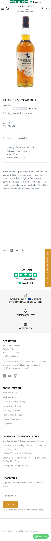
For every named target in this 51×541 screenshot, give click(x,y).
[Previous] (3, 93)
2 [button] (28, 93)
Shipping (7, 113)
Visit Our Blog (9, 396)
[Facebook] (4, 375)
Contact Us (7, 423)
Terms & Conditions (12, 405)
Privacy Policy (37, 509)
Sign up (10, 504)
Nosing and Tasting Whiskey (16, 465)
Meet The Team (10, 392)
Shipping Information (12, 410)
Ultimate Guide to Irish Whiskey (17, 453)
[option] (25, 51)
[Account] (42, 9)
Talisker (9, 122)
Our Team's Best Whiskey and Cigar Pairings (23, 440)
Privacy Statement (11, 419)
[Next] (48, 93)
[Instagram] (15, 375)
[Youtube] (9, 375)
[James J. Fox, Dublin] (25, 8)
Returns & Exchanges (12, 414)
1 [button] (23, 93)
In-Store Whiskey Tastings (14, 401)
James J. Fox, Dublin (16, 531)
